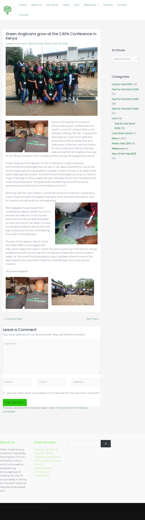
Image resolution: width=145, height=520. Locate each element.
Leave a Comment (16, 43)
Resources (90, 5)
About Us (36, 5)
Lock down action (122, 133)
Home (23, 5)
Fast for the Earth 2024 (125, 108)
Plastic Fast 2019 (121, 143)
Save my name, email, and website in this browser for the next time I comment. (53, 393)
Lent (76, 5)
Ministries (52, 5)
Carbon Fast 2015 (122, 84)
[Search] (106, 443)
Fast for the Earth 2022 (125, 99)
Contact (122, 5)
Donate (23, 14)
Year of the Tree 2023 (124, 153)
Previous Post (12, 319)
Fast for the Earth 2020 (125, 89)
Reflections (118, 148)
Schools (108, 5)
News (66, 5)
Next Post (93, 319)
